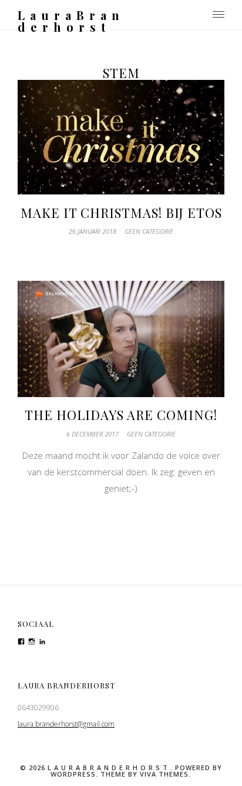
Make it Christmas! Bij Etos (121, 212)
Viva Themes (164, 774)
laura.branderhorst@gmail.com (66, 724)
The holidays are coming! (121, 415)
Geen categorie (149, 231)
